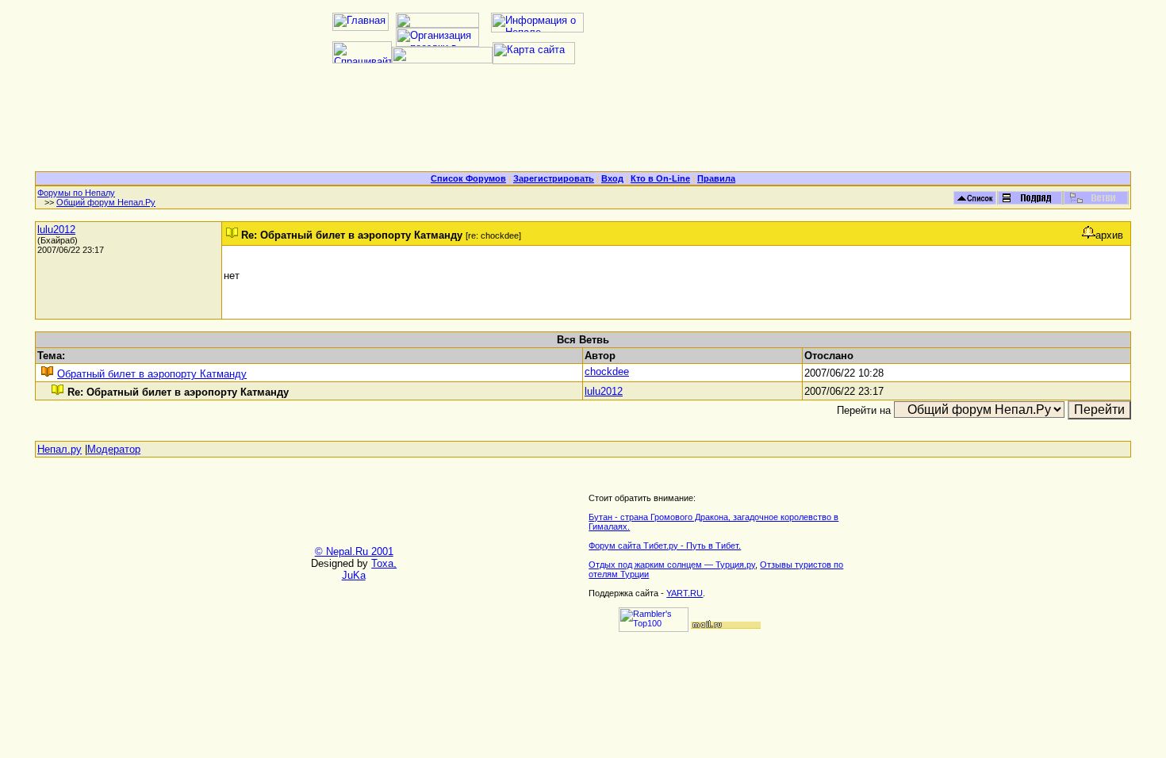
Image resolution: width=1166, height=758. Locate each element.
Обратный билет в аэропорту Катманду (152, 374)
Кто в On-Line (660, 178)
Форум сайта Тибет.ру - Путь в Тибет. (665, 545)
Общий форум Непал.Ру (105, 202)
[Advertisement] (583, 123)
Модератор (113, 449)
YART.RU (684, 593)
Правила (716, 178)
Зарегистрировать (553, 178)
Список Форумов (468, 178)
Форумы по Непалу (76, 192)
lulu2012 (56, 229)
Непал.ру (59, 449)
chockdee (607, 371)
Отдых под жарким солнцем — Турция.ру (672, 564)
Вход (612, 178)
